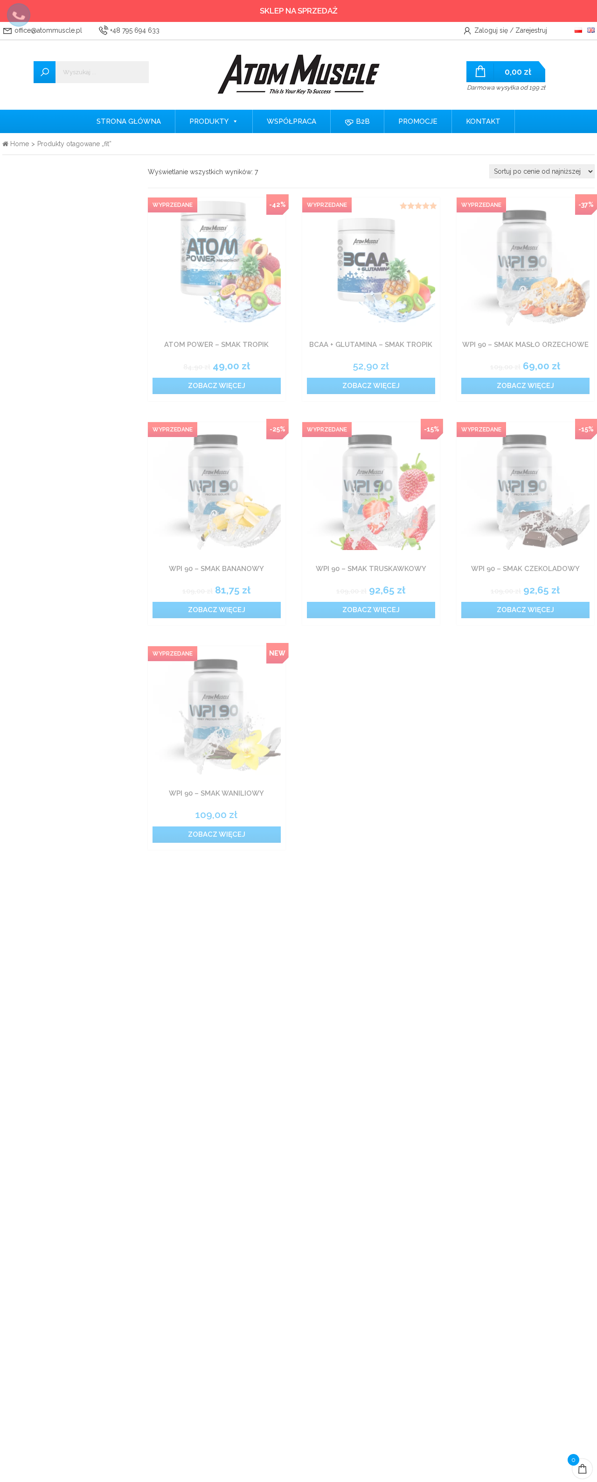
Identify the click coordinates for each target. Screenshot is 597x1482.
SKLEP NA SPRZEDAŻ (299, 10)
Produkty (209, 121)
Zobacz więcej (216, 385)
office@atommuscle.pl (47, 30)
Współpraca (291, 121)
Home (18, 144)
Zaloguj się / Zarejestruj (509, 30)
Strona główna (129, 121)
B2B (362, 121)
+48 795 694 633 (134, 30)
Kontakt (483, 121)
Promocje (417, 121)
